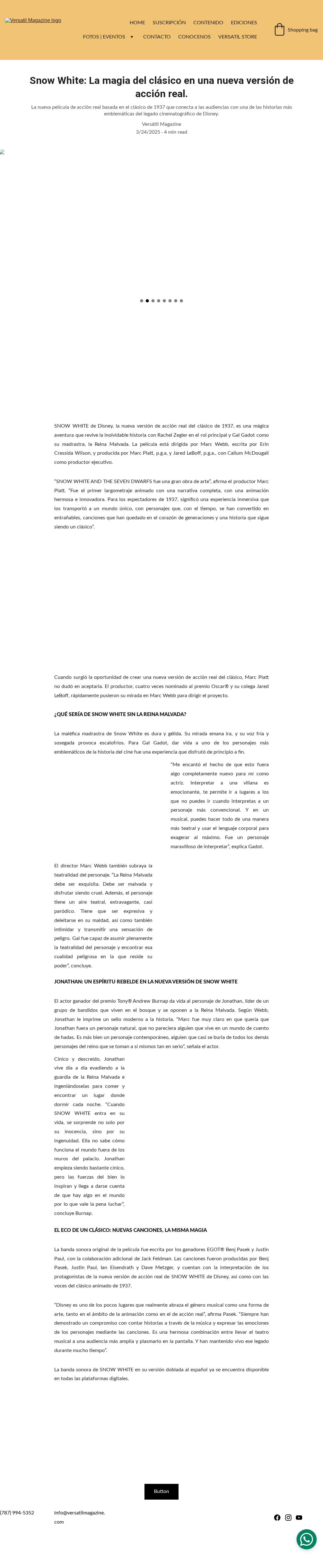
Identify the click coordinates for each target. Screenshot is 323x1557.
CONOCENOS (194, 36)
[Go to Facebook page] (277, 1517)
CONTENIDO (208, 22)
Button (161, 1491)
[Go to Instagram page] (288, 1517)
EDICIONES (244, 22)
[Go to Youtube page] (299, 1517)
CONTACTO (157, 36)
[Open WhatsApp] (307, 1539)
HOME (137, 22)
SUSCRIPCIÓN (169, 22)
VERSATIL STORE (237, 36)
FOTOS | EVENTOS (104, 36)
